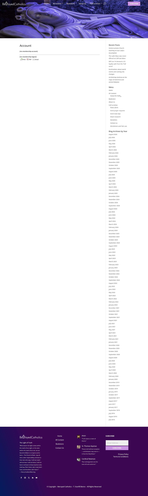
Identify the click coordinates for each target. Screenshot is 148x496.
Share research (115, 117)
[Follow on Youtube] (36, 477)
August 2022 (113, 283)
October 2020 (113, 351)
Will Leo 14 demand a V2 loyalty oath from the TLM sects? (117, 64)
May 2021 (112, 330)
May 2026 (112, 144)
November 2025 (114, 162)
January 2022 (113, 305)
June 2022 (112, 289)
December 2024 (114, 196)
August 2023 (113, 246)
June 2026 (112, 140)
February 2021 (113, 339)
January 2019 (113, 392)
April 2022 (112, 296)
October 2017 (113, 395)
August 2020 (113, 358)
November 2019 (114, 385)
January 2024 (113, 230)
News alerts (114, 107)
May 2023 (112, 255)
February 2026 (113, 153)
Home (46, 4)
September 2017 (114, 398)
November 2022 (114, 274)
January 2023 (113, 268)
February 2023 (113, 265)
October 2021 (113, 314)
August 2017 (113, 401)
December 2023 (114, 234)
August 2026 (113, 134)
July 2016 (112, 413)
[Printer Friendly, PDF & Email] (29, 59)
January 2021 (113, 342)
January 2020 (113, 379)
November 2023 (114, 237)
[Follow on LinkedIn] (32, 477)
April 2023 (112, 258)
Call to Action (95, 4)
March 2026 (113, 150)
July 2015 (112, 420)
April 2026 (112, 147)
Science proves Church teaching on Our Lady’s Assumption (116, 50)
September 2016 (114, 410)
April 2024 (112, 221)
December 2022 (114, 271)
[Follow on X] (28, 477)
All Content (57, 4)
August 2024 (113, 209)
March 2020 (113, 373)
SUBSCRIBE (134, 4)
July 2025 (112, 175)
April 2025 (112, 184)
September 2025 (114, 168)
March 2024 (113, 224)
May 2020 (112, 367)
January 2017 (113, 407)
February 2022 (113, 302)
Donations (113, 120)
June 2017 (112, 404)
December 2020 (114, 345)
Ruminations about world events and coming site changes (117, 71)
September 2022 (114, 280)
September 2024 (114, 206)
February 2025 (113, 190)
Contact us (113, 123)
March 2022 (113, 299)
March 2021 (113, 336)
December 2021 (114, 308)
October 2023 (113, 240)
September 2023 (114, 243)
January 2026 (113, 156)
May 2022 (112, 292)
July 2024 (112, 212)
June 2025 (112, 178)
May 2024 (112, 218)
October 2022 (113, 277)
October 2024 (113, 202)
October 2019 (113, 389)
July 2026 (112, 137)
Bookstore (71, 4)
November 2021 (114, 311)
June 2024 (112, 215)
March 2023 (113, 261)
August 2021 (113, 320)
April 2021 (112, 333)
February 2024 (113, 227)
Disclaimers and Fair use (118, 126)
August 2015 (113, 416)
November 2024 (114, 199)
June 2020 (112, 364)
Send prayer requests (117, 111)
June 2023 (112, 252)
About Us (82, 4)
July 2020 (112, 361)
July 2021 (112, 323)
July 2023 (112, 249)
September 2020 (114, 354)
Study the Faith (115, 96)
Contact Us (59, 448)
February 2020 (113, 376)
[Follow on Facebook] (21, 477)
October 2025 (113, 165)
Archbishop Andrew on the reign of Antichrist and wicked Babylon (118, 79)
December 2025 (114, 159)
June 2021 (112, 327)
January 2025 (113, 193)
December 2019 (114, 382)
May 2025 (112, 181)
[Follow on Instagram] (24, 477)
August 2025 (113, 171)
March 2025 (113, 187)
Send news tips (115, 114)
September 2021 (114, 317)
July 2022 (112, 286)
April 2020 (112, 370)
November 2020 (114, 348)
